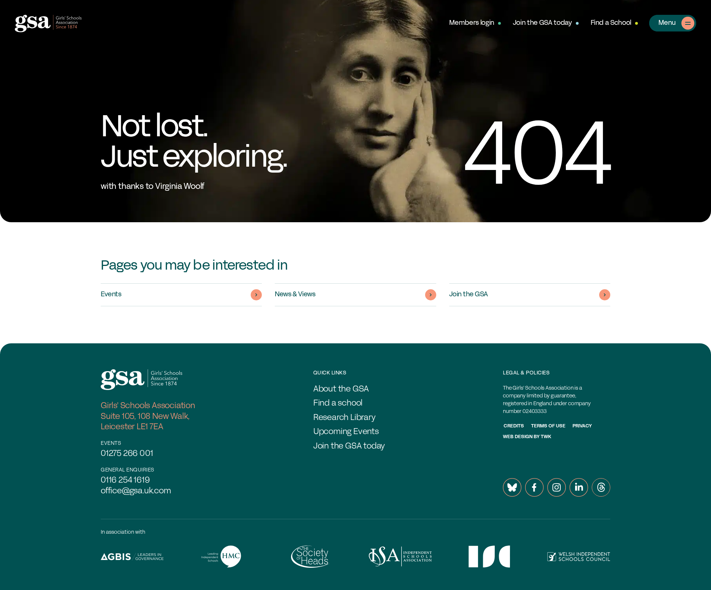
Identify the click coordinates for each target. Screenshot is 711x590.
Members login (471, 23)
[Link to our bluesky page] (512, 487)
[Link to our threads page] (601, 487)
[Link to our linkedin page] (579, 487)
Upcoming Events (346, 432)
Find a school (338, 403)
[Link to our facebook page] (534, 487)
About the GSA (341, 389)
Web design (518, 437)
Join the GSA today (542, 23)
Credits (514, 426)
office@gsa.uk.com (136, 491)
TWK (546, 437)
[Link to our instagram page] (556, 487)
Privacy (582, 426)
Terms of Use (548, 426)
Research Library (344, 417)
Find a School (611, 23)
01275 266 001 (127, 453)
